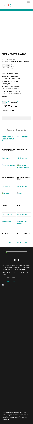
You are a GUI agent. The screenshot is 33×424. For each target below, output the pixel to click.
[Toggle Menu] (28, 2)
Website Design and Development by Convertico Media (16, 273)
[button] (16, 279)
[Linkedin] (18, 260)
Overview (26, 61)
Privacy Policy (10, 277)
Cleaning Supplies (16, 61)
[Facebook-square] (14, 260)
